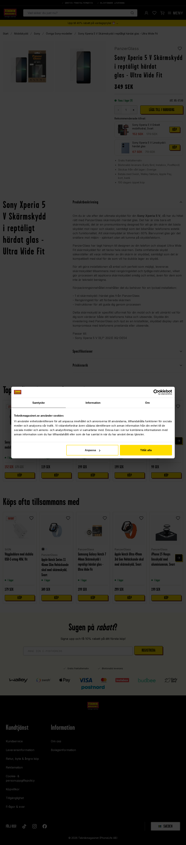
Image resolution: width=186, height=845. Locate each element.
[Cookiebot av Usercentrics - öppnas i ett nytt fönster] (156, 392)
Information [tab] (93, 402)
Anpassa (90, 450)
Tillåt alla (146, 450)
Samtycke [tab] (38, 402)
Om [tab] (147, 402)
